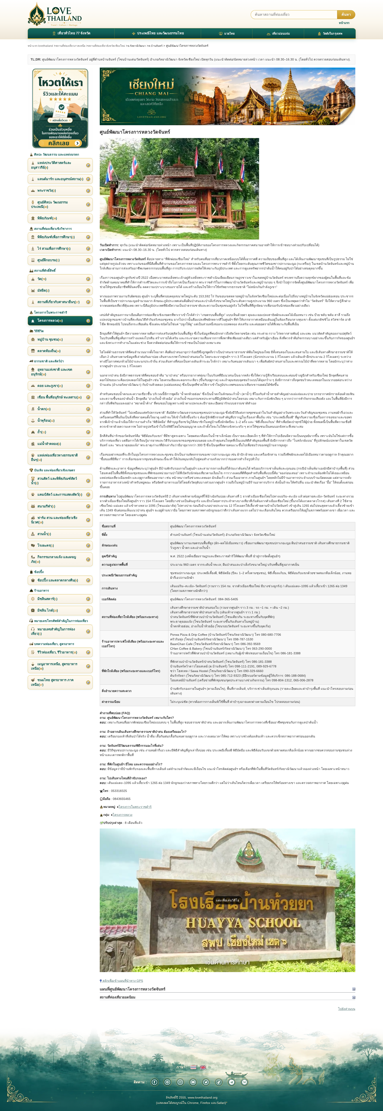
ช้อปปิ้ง (38, 572)
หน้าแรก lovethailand (40, 45)
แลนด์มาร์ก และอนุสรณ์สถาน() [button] (60, 179)
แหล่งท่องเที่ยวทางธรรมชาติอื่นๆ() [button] (54, 457)
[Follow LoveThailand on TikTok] (219, 1082)
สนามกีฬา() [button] (46, 506)
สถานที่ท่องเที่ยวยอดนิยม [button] (117, 997)
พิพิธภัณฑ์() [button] (47, 218)
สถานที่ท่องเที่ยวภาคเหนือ (70, 45)
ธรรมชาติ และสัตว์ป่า (48, 361)
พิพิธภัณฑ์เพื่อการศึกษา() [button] (56, 237)
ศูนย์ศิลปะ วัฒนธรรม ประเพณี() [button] (49, 204)
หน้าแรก (344, 23)
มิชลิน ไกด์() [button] (47, 610)
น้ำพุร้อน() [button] (46, 420)
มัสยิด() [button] (43, 290)
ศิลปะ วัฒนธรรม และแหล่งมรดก (56, 154)
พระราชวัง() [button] (46, 190)
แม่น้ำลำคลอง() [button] (49, 444)
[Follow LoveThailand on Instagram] (180, 1082)
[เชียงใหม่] (227, 96)
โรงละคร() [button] (45, 545)
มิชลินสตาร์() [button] (47, 599)
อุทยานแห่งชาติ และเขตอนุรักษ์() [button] (51, 372)
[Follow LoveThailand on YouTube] (193, 1082)
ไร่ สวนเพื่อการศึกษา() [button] (53, 248)
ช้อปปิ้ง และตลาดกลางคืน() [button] (57, 580)
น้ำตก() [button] (44, 409)
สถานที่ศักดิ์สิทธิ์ (44, 270)
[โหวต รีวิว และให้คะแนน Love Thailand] (60, 108)
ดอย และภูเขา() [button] (50, 386)
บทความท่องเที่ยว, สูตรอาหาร (53, 644)
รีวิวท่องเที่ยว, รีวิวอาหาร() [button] (57, 652)
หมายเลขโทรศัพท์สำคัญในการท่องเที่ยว (60, 621)
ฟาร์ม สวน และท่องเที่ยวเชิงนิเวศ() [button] (54, 520)
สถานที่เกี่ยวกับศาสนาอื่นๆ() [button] (58, 302)
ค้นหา (346, 14)
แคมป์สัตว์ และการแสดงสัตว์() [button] (59, 494)
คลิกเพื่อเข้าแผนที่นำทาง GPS (122, 980)
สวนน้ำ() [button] (44, 534)
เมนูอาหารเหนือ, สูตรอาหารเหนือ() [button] (54, 666)
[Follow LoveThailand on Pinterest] (167, 1082)
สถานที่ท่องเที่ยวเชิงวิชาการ (52, 228)
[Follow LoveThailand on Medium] (244, 1082)
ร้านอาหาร (41, 590)
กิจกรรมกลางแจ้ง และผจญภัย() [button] (53, 559)
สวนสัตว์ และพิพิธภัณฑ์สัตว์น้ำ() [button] (54, 481)
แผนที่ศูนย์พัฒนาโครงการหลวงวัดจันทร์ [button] (132, 989)
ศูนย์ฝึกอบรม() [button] (48, 260)
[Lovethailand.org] (55, 14)
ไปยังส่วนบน (346, 1009)
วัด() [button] (41, 279)
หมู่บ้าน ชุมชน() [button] (50, 339)
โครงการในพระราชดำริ (135, 807)
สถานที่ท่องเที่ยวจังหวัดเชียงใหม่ (106, 45)
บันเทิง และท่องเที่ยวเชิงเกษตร (54, 470)
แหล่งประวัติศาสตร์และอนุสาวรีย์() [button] (51, 165)
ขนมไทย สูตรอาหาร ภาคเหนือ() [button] (52, 682)
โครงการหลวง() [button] (50, 320)
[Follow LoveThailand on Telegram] (231, 1082)
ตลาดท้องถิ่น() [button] (49, 351)
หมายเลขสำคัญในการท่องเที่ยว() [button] (53, 631)
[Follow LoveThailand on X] (206, 1082)
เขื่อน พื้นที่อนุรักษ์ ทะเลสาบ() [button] (59, 397)
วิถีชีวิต (38, 331)
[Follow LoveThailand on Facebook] (154, 1082)
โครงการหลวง (122, 815)
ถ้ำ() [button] (41, 432)
